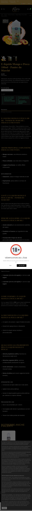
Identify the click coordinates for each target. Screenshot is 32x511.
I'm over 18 (21, 265)
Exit (10, 265)
